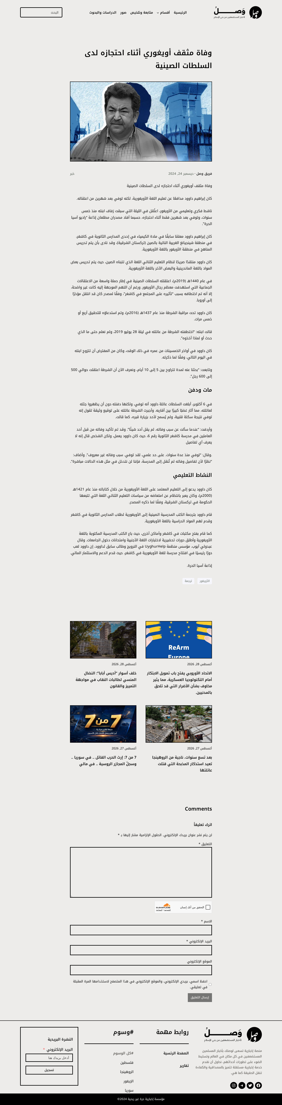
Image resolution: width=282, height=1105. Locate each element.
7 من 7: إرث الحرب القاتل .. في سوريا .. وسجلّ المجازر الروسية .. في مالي (103, 760)
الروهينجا (127, 1072)
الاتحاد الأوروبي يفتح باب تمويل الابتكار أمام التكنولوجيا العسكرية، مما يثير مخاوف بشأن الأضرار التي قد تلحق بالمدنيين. (179, 683)
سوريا (129, 1090)
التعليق (205, 844)
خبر (72, 174)
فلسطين (127, 1062)
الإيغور (129, 1081)
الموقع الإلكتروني (199, 961)
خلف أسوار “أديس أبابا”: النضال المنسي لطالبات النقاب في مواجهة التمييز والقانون (106, 680)
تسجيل (49, 1070)
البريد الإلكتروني (199, 941)
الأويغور (205, 581)
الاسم (206, 921)
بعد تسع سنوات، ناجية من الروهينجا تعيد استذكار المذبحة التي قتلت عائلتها (182, 764)
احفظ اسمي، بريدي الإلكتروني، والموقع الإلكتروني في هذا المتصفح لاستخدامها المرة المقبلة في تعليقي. (140, 984)
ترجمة (188, 581)
